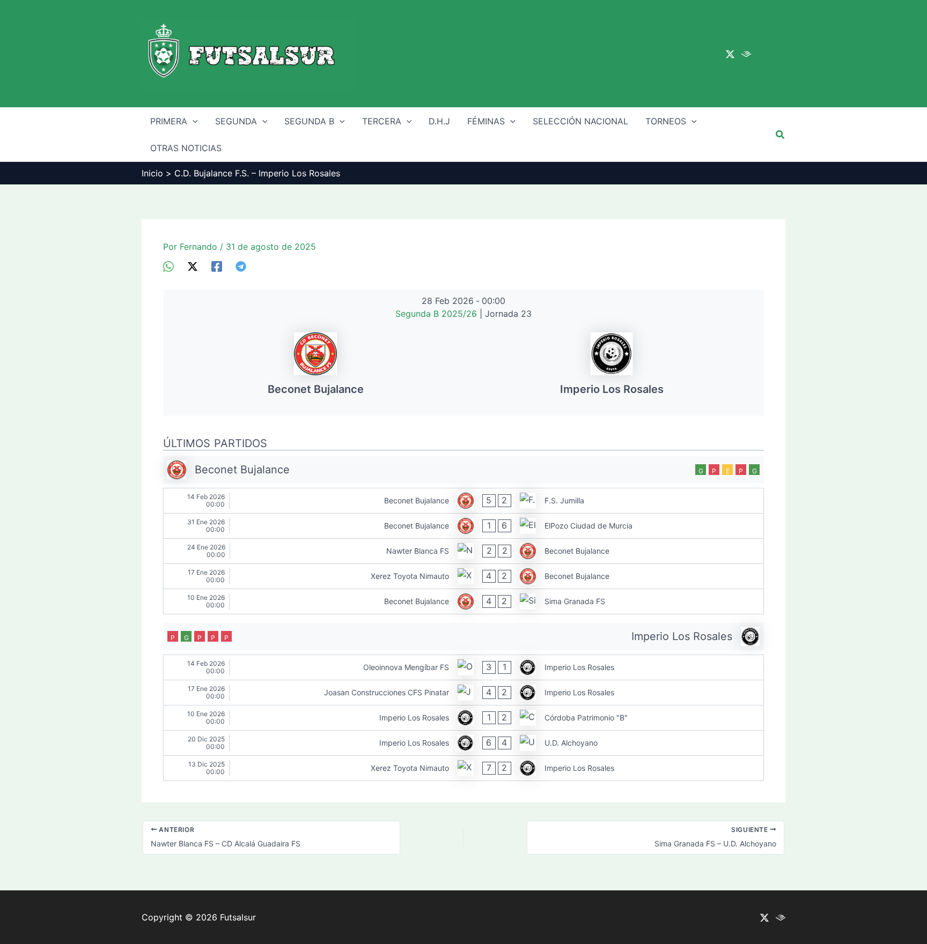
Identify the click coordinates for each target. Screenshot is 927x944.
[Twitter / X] (730, 54)
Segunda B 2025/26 (437, 313)
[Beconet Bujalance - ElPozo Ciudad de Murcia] (463, 526)
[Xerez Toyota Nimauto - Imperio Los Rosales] (463, 768)
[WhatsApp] (168, 266)
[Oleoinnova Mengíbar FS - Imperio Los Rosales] (463, 667)
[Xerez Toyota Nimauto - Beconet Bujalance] (463, 576)
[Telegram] (241, 266)
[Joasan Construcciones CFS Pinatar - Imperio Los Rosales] (463, 692)
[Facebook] (216, 266)
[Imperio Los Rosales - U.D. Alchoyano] (463, 743)
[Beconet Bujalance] (315, 367)
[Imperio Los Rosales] (612, 367)
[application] (192, 121)
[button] (780, 135)
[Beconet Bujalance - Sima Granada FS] (463, 601)
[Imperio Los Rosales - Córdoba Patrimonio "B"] (463, 717)
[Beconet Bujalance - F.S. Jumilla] (463, 500)
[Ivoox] (746, 54)
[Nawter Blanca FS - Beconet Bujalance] (463, 551)
